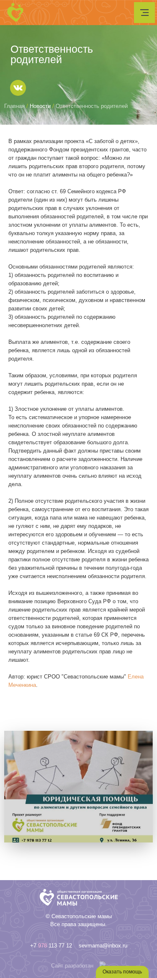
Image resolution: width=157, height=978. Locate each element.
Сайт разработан (72, 966)
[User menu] (144, 12)
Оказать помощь (122, 972)
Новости (40, 106)
